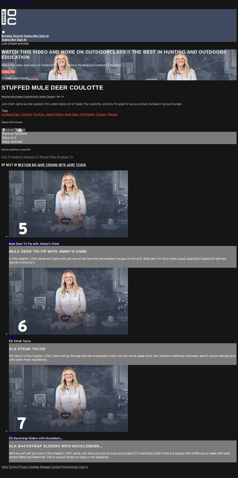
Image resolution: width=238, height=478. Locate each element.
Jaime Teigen (54, 115)
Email (21, 130)
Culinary (101, 115)
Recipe (113, 115)
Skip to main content (15, 3)
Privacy (23, 467)
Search (18, 36)
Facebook (8, 130)
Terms (13, 467)
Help (5, 467)
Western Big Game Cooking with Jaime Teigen (28, 96)
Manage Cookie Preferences (59, 467)
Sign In (22, 39)
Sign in (44, 36)
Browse (7, 36)
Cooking (26, 115)
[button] (3, 32)
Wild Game (87, 115)
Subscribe (8, 72)
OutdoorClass (10, 115)
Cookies (34, 467)
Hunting (38, 115)
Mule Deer (72, 115)
